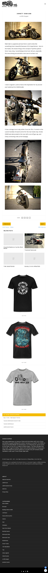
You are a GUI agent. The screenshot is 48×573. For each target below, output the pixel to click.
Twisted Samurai (30, 250)
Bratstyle (4, 506)
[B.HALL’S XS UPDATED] (34, 259)
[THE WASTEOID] (13, 259)
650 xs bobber (5, 503)
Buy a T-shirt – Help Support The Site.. (12, 417)
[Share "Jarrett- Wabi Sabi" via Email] (29, 217)
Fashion (4, 518)
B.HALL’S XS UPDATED (32, 266)
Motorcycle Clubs (6, 534)
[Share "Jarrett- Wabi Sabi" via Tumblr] (25, 217)
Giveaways (4, 525)
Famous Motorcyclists (7, 515)
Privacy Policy (31, 459)
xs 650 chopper (24, 16)
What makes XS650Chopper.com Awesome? (12, 441)
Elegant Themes (21, 569)
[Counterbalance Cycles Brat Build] (13, 239)
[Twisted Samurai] (34, 240)
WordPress (33, 569)
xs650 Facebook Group (7, 485)
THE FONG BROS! (6, 546)
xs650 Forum (5, 482)
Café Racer (4, 512)
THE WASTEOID (9, 266)
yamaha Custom (6, 562)
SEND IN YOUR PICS (6, 479)
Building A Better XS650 (7, 509)
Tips (3, 549)
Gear (3, 522)
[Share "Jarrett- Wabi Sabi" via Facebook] (22, 217)
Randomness (5, 540)
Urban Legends (5, 553)
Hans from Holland (6, 528)
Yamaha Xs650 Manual (9, 423)
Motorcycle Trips (6, 537)
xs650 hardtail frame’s (9, 427)
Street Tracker (5, 543)
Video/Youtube (5, 556)
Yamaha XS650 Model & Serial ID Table (12, 420)
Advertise (4, 488)
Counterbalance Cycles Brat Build (13, 247)
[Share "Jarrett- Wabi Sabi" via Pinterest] (27, 217)
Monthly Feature (6, 531)
